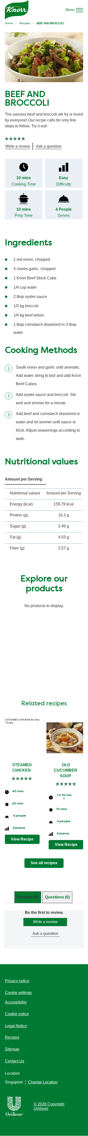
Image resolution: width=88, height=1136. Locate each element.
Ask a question (45, 933)
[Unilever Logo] (14, 1115)
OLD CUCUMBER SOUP (66, 770)
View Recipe (22, 839)
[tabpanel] (44, 929)
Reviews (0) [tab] (27, 897)
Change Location (43, 1082)
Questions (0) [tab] (57, 897)
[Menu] (79, 9)
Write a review (45, 922)
